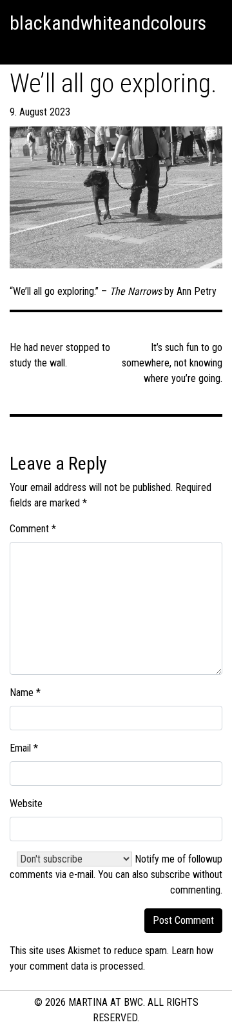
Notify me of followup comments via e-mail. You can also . (116, 874)
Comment (33, 529)
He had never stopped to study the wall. (60, 355)
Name (25, 692)
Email (24, 748)
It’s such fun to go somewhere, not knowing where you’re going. (172, 363)
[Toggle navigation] (15, 48)
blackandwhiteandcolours (108, 23)
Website (26, 803)
